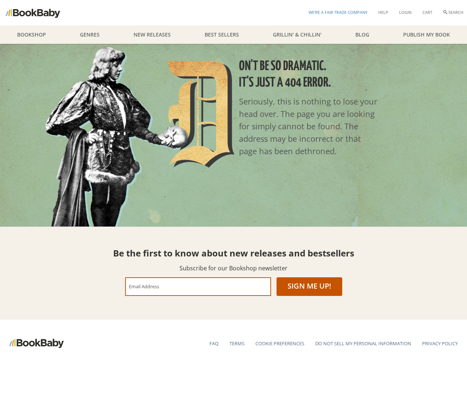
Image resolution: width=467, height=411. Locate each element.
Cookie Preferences (279, 343)
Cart (427, 12)
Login (405, 12)
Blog (362, 34)
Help (383, 12)
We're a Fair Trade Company (338, 12)
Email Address (144, 286)
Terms (236, 343)
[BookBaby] (39, 13)
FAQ (214, 343)
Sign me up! (309, 286)
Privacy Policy (440, 343)
